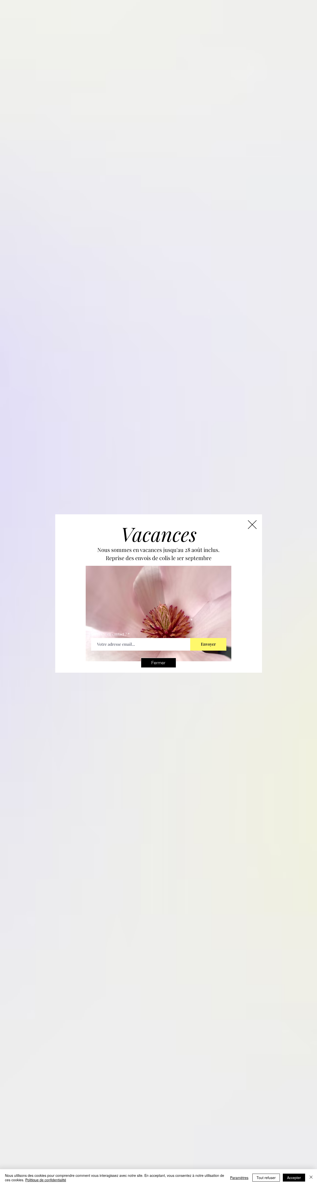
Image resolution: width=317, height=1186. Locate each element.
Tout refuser (266, 1177)
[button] (158, 663)
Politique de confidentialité (45, 1179)
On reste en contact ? (109, 634)
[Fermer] (311, 1177)
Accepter (294, 1177)
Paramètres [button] (239, 1177)
